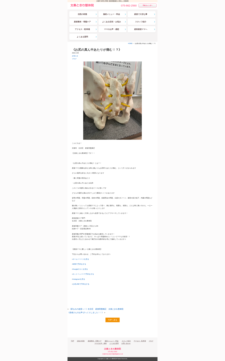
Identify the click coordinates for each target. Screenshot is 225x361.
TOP (72, 341)
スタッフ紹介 (126, 341)
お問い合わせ (126, 343)
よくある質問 (114, 343)
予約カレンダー (147, 5)
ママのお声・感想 (100, 343)
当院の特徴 (80, 341)
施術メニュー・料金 (111, 341)
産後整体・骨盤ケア (94, 341)
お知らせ (75, 56)
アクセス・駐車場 (140, 341)
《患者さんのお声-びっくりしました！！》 (86, 313)
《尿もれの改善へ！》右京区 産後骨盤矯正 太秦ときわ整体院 (96, 309)
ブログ (74, 59)
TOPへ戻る (112, 320)
